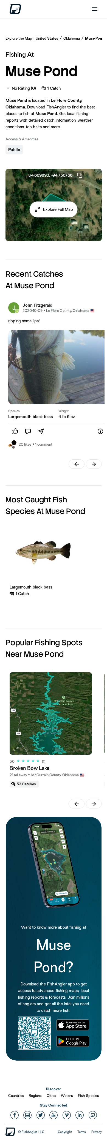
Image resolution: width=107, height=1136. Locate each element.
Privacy (96, 1132)
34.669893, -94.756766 (50, 175)
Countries (16, 1095)
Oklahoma (71, 38)
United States (47, 38)
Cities (51, 1095)
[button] (54, 209)
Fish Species (88, 1095)
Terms (81, 1132)
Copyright (65, 1132)
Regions (35, 1095)
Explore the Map (18, 38)
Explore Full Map (58, 209)
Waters (67, 1095)
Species (14, 411)
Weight (63, 411)
